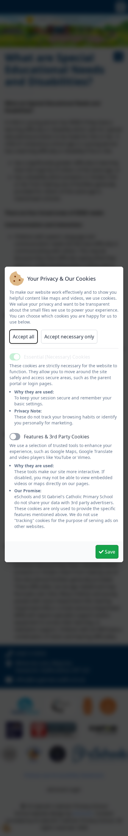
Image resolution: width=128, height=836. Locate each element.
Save (109, 552)
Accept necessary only (69, 336)
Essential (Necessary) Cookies (57, 357)
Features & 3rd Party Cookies (56, 436)
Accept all (23, 336)
